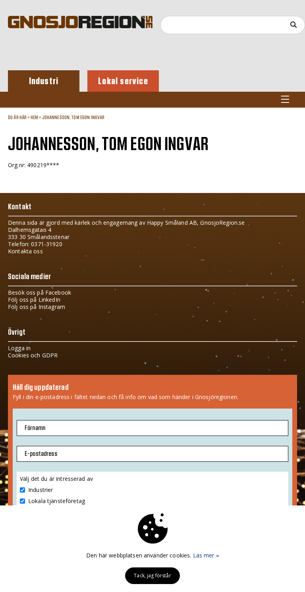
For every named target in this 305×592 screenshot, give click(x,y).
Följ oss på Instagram (36, 306)
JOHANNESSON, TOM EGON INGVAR (73, 117)
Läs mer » (206, 555)
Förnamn (35, 428)
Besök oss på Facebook (39, 292)
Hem (34, 117)
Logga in (19, 348)
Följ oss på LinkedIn (34, 299)
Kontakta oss (25, 251)
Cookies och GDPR (33, 355)
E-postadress (41, 454)
